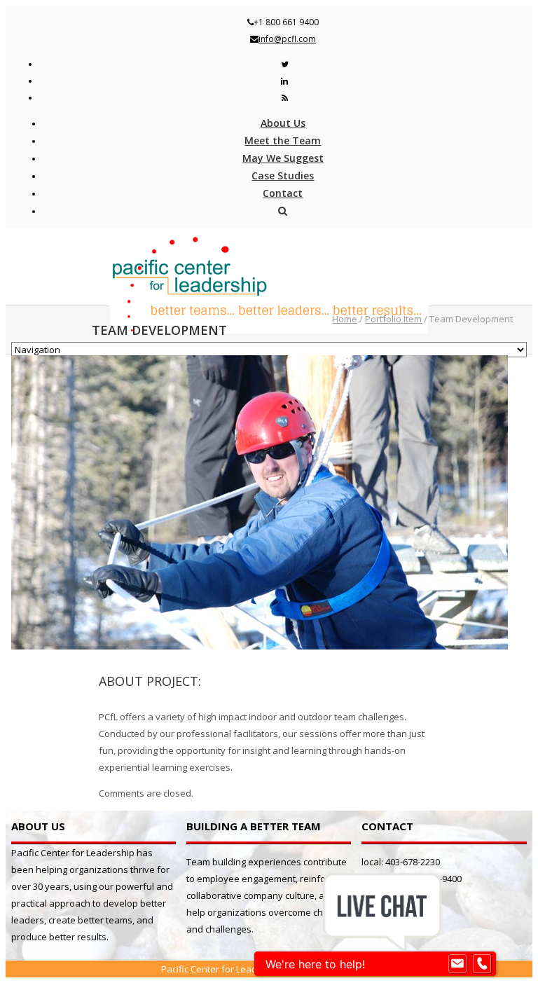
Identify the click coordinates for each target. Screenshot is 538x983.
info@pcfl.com (287, 39)
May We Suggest (283, 158)
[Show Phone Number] (482, 964)
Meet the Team (282, 140)
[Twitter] (285, 64)
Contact (283, 193)
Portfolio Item (393, 318)
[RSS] (285, 98)
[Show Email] (457, 964)
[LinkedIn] (284, 81)
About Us (283, 123)
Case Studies (282, 175)
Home (344, 318)
